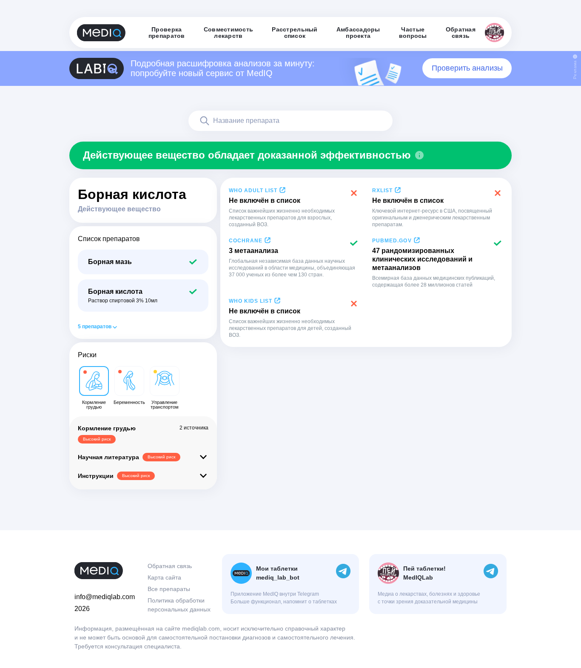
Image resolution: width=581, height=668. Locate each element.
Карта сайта (164, 577)
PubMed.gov (391, 241)
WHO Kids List (250, 301)
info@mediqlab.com (104, 596)
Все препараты (169, 589)
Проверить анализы (467, 68)
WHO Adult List (253, 190)
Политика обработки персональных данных (179, 605)
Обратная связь (170, 566)
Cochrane (245, 241)
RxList (382, 190)
